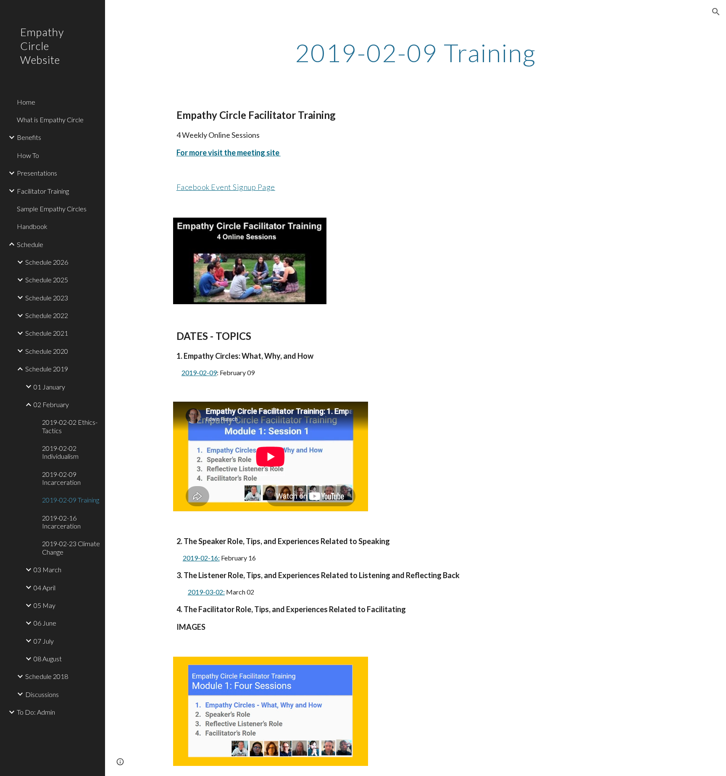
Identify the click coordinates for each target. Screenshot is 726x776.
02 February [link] (51, 404)
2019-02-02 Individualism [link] (60, 452)
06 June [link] (45, 623)
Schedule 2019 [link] (46, 369)
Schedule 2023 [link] (46, 298)
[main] (415, 52)
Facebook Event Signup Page (225, 187)
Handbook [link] (32, 226)
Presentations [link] (37, 173)
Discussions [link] (42, 694)
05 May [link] (44, 605)
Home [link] (26, 102)
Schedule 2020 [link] (46, 351)
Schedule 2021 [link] (46, 333)
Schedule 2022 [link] (46, 315)
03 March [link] (47, 569)
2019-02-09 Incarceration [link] (61, 478)
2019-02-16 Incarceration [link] (61, 522)
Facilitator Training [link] (43, 191)
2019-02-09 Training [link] (70, 500)
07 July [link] (44, 641)
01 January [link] (49, 387)
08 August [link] (48, 659)
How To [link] (28, 155)
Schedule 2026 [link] (46, 262)
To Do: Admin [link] (36, 712)
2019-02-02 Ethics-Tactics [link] (69, 426)
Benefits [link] (29, 137)
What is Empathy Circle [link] (50, 120)
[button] (716, 12)
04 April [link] (44, 588)
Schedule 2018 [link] (46, 676)
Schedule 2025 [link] (46, 280)
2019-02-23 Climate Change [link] (71, 547)
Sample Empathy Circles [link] (52, 209)
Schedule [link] (30, 244)
